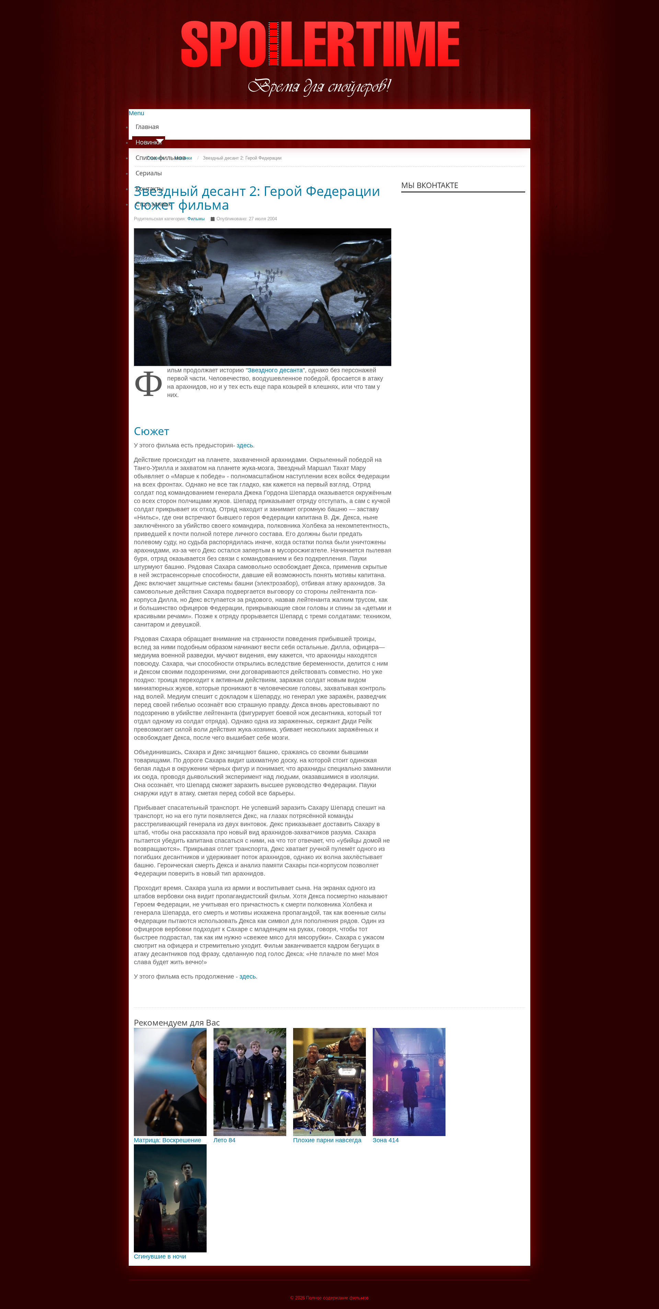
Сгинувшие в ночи (160, 1256)
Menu (136, 113)
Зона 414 (386, 1140)
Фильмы (196, 218)
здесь (245, 445)
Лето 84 (224, 1140)
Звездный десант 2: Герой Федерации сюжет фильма (257, 197)
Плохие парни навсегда (327, 1140)
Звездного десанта (275, 370)
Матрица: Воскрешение (167, 1140)
